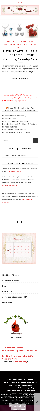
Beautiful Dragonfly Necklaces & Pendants (19, 124)
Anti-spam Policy (10, 382)
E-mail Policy (12, 385)
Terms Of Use (11, 391)
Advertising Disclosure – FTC (14, 297)
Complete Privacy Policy (9, 185)
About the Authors (10, 280)
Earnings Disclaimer (25, 385)
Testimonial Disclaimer (26, 391)
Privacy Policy (8, 302)
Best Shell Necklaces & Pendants (15, 121)
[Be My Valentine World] (20, 10)
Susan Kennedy (20, 361)
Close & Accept (19, 409)
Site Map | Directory (11, 275)
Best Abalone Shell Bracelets (14, 129)
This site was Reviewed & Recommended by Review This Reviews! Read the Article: (20, 351)
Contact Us (7, 291)
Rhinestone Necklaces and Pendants (17, 132)
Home (5, 286)
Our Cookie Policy (17, 406)
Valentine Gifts (17, 44)
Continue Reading (20, 79)
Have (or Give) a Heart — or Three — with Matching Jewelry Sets (20, 55)
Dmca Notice (32, 382)
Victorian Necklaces (10, 118)
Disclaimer (22, 382)
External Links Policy (15, 388)
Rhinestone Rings (9, 127)
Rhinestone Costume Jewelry (14, 115)
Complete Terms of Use (15, 171)
